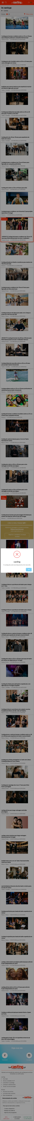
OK (29, 569)
